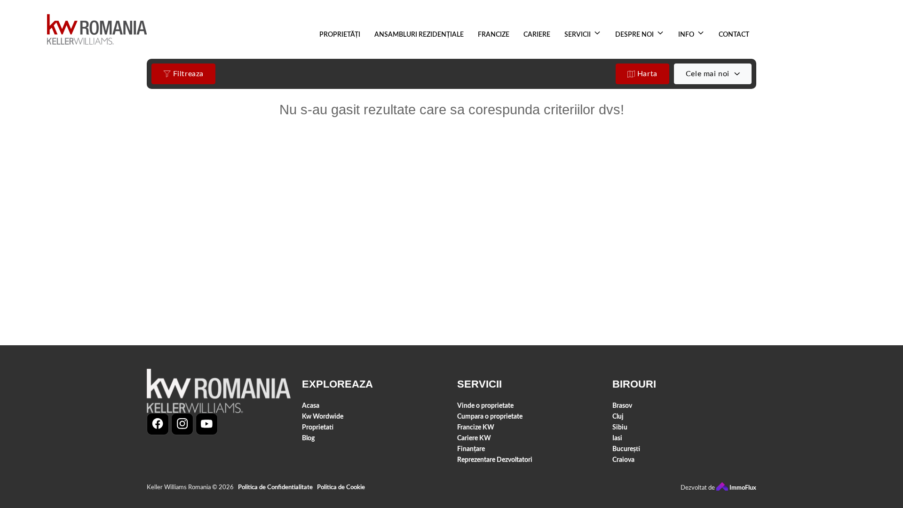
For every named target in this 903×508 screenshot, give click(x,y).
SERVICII (577, 35)
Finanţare (471, 448)
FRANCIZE (493, 35)
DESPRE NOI (634, 35)
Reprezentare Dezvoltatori (494, 459)
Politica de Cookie (341, 487)
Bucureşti (626, 448)
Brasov (622, 405)
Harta (646, 74)
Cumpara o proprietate (490, 416)
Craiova (623, 459)
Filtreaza (187, 74)
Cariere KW (474, 438)
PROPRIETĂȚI (339, 35)
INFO (686, 35)
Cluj (618, 416)
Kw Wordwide (322, 416)
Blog (308, 438)
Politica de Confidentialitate (275, 487)
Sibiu (619, 427)
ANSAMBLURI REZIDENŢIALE (419, 35)
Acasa (310, 405)
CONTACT (734, 35)
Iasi (617, 438)
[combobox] (713, 74)
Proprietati (317, 427)
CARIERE (536, 35)
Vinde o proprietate (485, 405)
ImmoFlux (742, 488)
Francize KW (475, 427)
